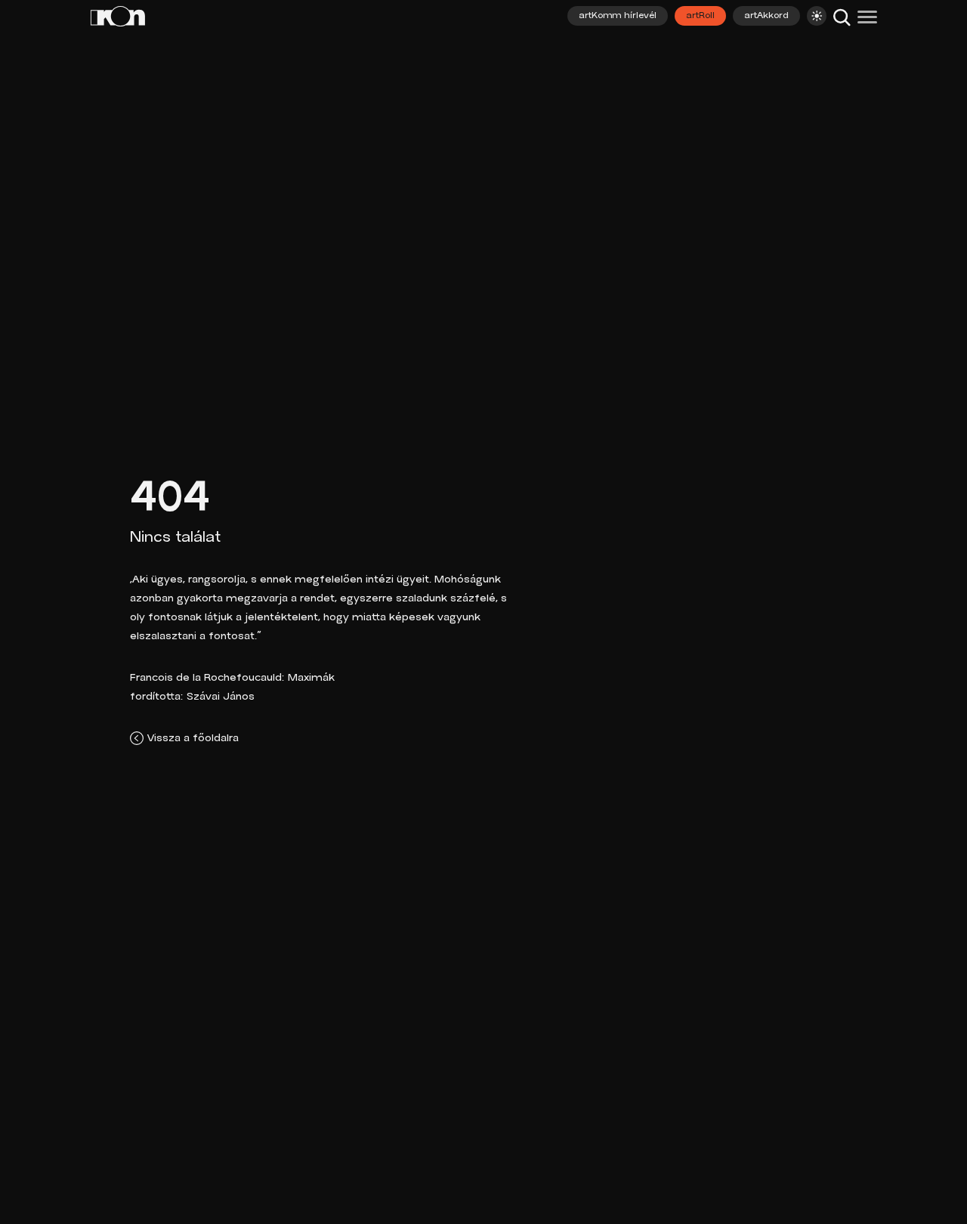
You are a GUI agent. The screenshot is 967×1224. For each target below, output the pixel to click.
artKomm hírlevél (618, 16)
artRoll (700, 16)
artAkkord (766, 16)
